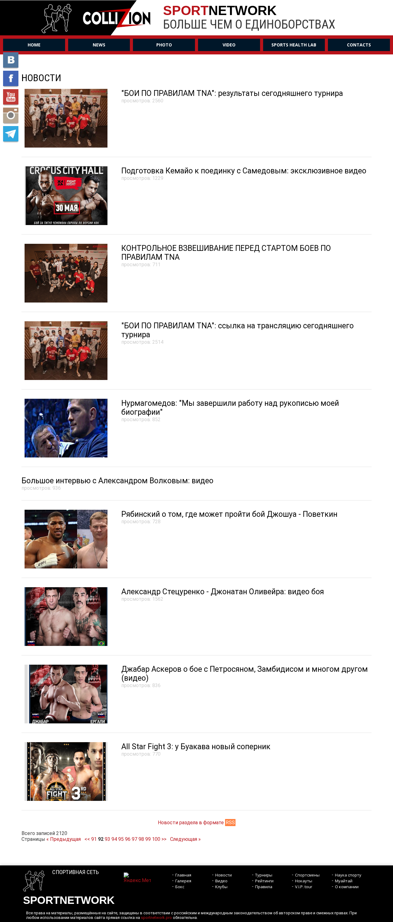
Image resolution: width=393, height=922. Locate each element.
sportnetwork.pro (156, 917)
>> (163, 839)
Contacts (359, 45)
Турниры (263, 875)
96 (127, 839)
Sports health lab (293, 45)
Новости (223, 875)
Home (34, 45)
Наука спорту (348, 875)
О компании (347, 886)
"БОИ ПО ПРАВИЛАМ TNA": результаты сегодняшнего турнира (232, 93)
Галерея (183, 881)
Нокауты (303, 881)
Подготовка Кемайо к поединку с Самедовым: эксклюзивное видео (243, 170)
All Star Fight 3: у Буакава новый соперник (195, 746)
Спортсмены (307, 875)
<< (87, 839)
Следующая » (185, 839)
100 (156, 839)
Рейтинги (264, 881)
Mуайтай (343, 881)
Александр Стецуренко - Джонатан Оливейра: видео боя (222, 591)
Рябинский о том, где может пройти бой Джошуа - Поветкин (229, 514)
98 (141, 839)
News (99, 45)
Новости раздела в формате (196, 822)
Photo (164, 45)
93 (107, 839)
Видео (221, 881)
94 (114, 839)
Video (229, 45)
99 (148, 839)
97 (134, 839)
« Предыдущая (63, 839)
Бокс (179, 886)
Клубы (221, 886)
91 (94, 839)
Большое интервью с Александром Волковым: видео (117, 480)
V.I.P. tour (303, 886)
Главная (183, 875)
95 (121, 839)
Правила (263, 886)
